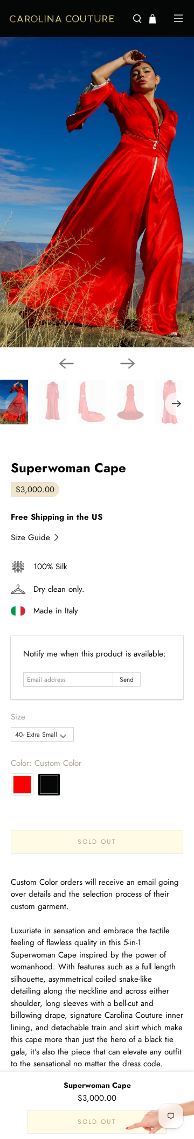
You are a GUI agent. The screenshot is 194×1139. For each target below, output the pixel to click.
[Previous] (66, 363)
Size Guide (32, 537)
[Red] (22, 784)
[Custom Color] (49, 784)
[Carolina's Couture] (66, 19)
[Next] (128, 363)
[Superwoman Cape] (97, 192)
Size (18, 717)
